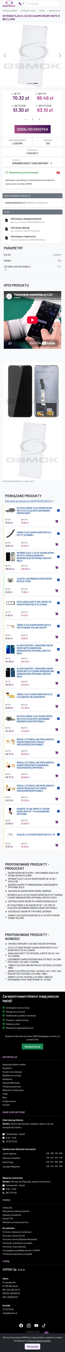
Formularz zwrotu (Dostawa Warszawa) (20, 1239)
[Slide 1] (35, 83)
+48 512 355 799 (54, 1158)
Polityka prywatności (12, 1086)
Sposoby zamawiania (12, 1215)
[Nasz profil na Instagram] (28, 1325)
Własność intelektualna (13, 1090)
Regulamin (7, 1068)
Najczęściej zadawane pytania (16, 1211)
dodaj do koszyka (32, 129)
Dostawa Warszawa (11, 1083)
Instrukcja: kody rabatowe (14, 1247)
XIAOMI (42, 11)
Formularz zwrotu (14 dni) (14, 1235)
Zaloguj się (7, 1207)
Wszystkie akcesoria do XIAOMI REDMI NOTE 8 (28, 500)
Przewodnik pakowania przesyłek (17, 1254)
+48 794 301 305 (54, 1166)
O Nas (5, 1094)
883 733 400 (11, 1193)
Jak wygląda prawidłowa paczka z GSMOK (21, 1250)
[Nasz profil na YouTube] (36, 1325)
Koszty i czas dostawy (12, 1072)
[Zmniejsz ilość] (26, 119)
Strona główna (10, 11)
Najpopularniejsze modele (14, 1064)
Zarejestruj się (32, 1046)
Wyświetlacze (28, 11)
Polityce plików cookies (39, 1340)
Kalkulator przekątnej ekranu (16, 1222)
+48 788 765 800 (54, 1154)
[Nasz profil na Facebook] (21, 1325)
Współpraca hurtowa (12, 1075)
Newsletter (7, 1079)
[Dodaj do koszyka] (57, 521)
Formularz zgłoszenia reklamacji (17, 1232)
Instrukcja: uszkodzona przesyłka (17, 1243)
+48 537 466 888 (54, 1162)
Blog (4, 1097)
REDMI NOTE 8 (54, 11)
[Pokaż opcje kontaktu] (21, 4)
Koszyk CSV (8, 1218)
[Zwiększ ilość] (39, 119)
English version (9, 1101)
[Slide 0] (29, 83)
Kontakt (6, 1105)
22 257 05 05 (11, 1141)
